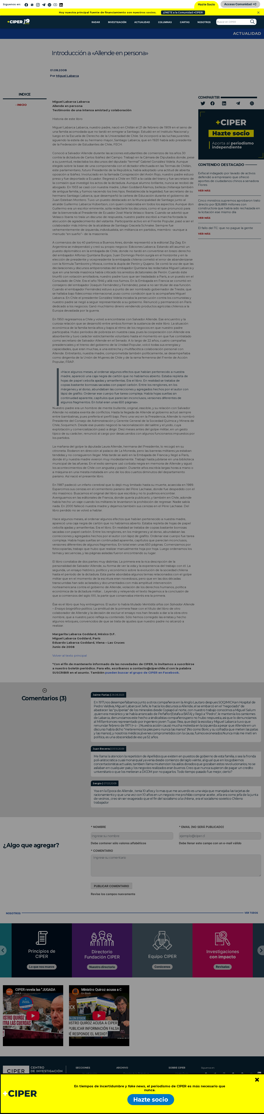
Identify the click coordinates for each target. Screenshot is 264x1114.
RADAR (96, 22)
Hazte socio (150, 1099)
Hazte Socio (206, 4)
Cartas (185, 22)
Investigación (117, 22)
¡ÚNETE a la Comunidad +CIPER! (183, 12)
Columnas (165, 22)
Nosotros (204, 22)
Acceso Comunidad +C (240, 4)
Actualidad (142, 22)
